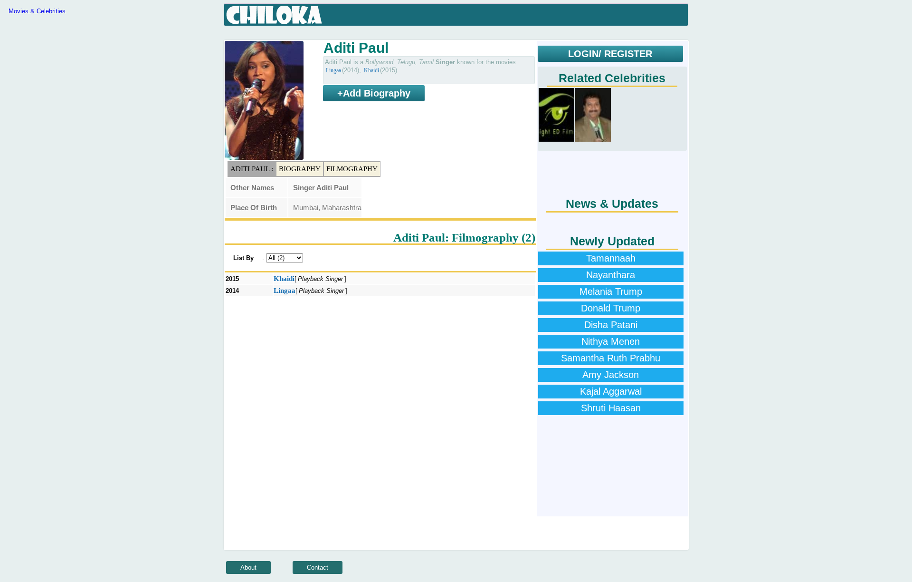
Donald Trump (610, 308)
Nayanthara (610, 275)
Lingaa (333, 70)
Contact (317, 567)
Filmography (352, 169)
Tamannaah (611, 258)
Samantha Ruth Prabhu (610, 358)
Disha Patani (610, 325)
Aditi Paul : (251, 169)
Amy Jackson (610, 374)
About (248, 567)
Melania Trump (611, 291)
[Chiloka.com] (274, 15)
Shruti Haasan (611, 408)
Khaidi (371, 70)
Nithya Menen (610, 341)
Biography (300, 169)
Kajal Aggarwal (611, 391)
